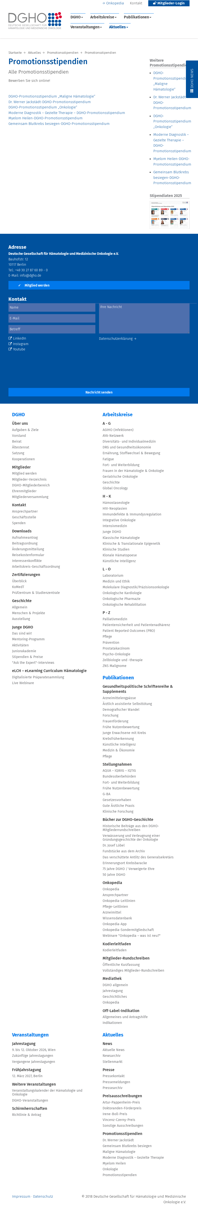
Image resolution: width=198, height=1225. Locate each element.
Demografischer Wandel (121, 709)
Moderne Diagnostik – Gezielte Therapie (133, 1157)
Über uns (20, 423)
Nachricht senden (99, 392)
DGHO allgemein (115, 985)
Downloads (22, 531)
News (107, 1044)
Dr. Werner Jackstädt (118, 1140)
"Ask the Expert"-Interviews (33, 663)
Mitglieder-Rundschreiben (126, 958)
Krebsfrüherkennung (118, 739)
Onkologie (110, 1169)
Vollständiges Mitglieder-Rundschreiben (133, 970)
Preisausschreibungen (122, 1096)
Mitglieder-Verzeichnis (29, 479)
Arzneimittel (112, 912)
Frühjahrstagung (26, 1070)
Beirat (16, 441)
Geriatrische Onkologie (120, 476)
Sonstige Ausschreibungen (123, 1125)
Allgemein (19, 607)
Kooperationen (23, 459)
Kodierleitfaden (117, 944)
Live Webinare (23, 683)
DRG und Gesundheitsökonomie (127, 447)
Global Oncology (115, 488)
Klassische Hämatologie (121, 538)
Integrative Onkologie (119, 520)
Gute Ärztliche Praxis (118, 806)
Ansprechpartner (25, 511)
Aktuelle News (114, 1050)
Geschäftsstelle (24, 517)
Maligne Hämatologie (119, 1152)
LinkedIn (19, 338)
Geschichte (22, 601)
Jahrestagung (113, 991)
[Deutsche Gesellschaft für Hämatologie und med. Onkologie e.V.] (35, 20)
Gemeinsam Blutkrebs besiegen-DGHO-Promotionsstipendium (59, 124)
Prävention (111, 642)
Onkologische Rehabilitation (124, 604)
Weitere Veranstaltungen (34, 1084)
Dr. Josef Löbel (114, 845)
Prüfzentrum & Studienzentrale (36, 593)
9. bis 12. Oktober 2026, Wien (34, 1050)
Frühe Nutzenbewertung (121, 727)
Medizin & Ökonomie (119, 750)
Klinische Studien (116, 549)
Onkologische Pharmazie (122, 599)
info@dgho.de (30, 275)
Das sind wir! (22, 633)
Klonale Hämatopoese (120, 555)
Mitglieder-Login (170, 3)
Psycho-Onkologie (116, 654)
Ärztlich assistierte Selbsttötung (127, 704)
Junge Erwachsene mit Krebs (124, 733)
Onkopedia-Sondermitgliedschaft (128, 930)
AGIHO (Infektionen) (118, 430)
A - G (107, 423)
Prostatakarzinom (116, 648)
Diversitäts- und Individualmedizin (129, 441)
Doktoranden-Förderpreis (122, 1108)
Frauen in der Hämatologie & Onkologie (133, 471)
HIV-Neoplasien (115, 508)
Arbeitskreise (102, 17)
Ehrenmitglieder (24, 491)
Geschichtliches (115, 996)
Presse (108, 1070)
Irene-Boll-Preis (115, 1114)
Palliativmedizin (115, 619)
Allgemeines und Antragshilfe (125, 1017)
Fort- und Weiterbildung (121, 465)
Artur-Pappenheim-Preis (121, 1102)
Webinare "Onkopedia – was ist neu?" (132, 936)
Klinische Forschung (118, 811)
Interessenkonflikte (27, 561)
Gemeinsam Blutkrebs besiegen (127, 1146)
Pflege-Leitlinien (115, 906)
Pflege (107, 636)
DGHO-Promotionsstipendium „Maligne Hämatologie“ (51, 96)
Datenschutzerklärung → (118, 338)
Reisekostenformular (28, 555)
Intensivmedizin (115, 526)
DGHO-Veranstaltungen (30, 1100)
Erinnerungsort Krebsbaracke (125, 863)
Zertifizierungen (26, 575)
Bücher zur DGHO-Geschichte (128, 820)
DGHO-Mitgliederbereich (31, 485)
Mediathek (112, 979)
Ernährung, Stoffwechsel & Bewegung (131, 453)
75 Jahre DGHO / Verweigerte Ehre (129, 869)
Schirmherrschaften (29, 1109)
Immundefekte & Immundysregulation (132, 514)
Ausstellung (21, 619)
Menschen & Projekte (28, 613)
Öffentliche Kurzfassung (121, 965)
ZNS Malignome (115, 666)
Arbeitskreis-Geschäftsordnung (36, 566)
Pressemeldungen (116, 1082)
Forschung (110, 715)
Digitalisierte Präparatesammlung (38, 677)
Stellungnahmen (117, 764)
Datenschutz (43, 1196)
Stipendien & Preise (27, 657)
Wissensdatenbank (117, 918)
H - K (107, 496)
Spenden (19, 523)
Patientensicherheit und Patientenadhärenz (136, 625)
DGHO (76, 17)
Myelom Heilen (114, 1163)
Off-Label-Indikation (121, 1011)
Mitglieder (21, 467)
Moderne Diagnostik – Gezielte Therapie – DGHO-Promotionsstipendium (66, 113)
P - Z (106, 613)
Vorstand (19, 436)
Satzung (18, 453)
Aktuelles (117, 27)
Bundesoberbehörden (119, 776)
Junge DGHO (22, 627)
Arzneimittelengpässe (119, 698)
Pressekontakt (114, 1076)
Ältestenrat (20, 447)
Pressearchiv (112, 1088)
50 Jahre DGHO (114, 875)
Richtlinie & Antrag (26, 1115)
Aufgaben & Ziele (25, 430)
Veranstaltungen (85, 27)
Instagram (20, 344)
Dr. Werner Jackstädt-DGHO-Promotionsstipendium (49, 102)
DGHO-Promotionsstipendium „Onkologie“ (42, 107)
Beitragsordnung (24, 543)
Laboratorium (113, 575)
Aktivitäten (20, 645)
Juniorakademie (24, 651)
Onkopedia (115, 3)
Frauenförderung (115, 721)
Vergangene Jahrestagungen (33, 1062)
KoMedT (18, 587)
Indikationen (112, 1023)
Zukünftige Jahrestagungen (32, 1056)
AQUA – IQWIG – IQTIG (119, 770)
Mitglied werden (34, 285)
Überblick (19, 581)
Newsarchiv (111, 1056)
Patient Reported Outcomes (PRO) (129, 631)
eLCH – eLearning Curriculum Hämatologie (49, 671)
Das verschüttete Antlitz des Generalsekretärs (138, 857)
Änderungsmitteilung (28, 549)
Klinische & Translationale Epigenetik (131, 543)
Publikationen (136, 17)
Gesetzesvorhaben (117, 800)
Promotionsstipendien (122, 1134)
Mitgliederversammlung (30, 497)
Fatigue (108, 459)
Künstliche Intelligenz (119, 561)
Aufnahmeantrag (25, 537)
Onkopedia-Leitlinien (119, 901)
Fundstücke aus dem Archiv (124, 851)
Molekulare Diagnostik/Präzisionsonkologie (136, 587)
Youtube (19, 349)
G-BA (106, 794)
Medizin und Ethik (116, 581)
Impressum (21, 1196)
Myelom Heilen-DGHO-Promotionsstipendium (45, 118)
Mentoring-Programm (28, 639)
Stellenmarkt (112, 1062)
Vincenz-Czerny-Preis (119, 1120)
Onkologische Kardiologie (122, 593)
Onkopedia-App (115, 924)
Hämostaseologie (116, 503)
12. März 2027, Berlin (27, 1076)
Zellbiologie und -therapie (123, 660)
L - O (107, 569)
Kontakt (136, 3)
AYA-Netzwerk (113, 436)
